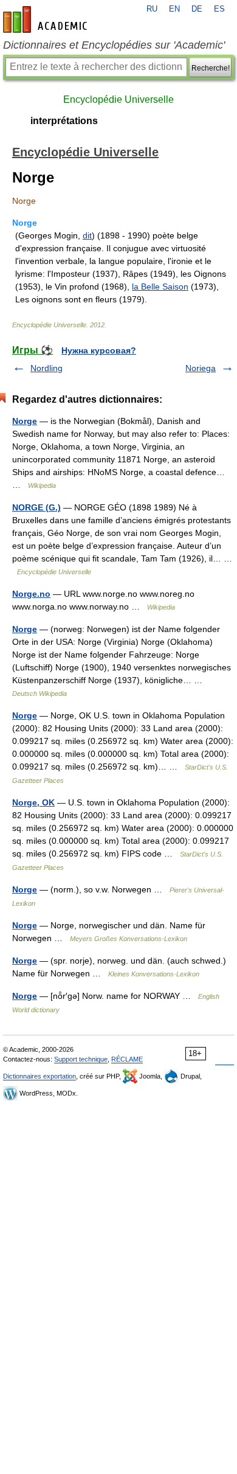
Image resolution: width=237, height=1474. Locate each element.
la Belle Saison (160, 286)
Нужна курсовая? (98, 350)
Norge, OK (33, 802)
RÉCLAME (127, 1059)
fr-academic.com (47, 19)
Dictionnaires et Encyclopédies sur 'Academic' (114, 45)
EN (174, 9)
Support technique (81, 1059)
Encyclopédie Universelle (118, 99)
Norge (24, 421)
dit (87, 235)
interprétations (64, 121)
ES (219, 9)
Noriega (200, 368)
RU (151, 9)
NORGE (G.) (36, 507)
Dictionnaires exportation (39, 1076)
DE (196, 9)
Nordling (46, 368)
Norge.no (31, 594)
